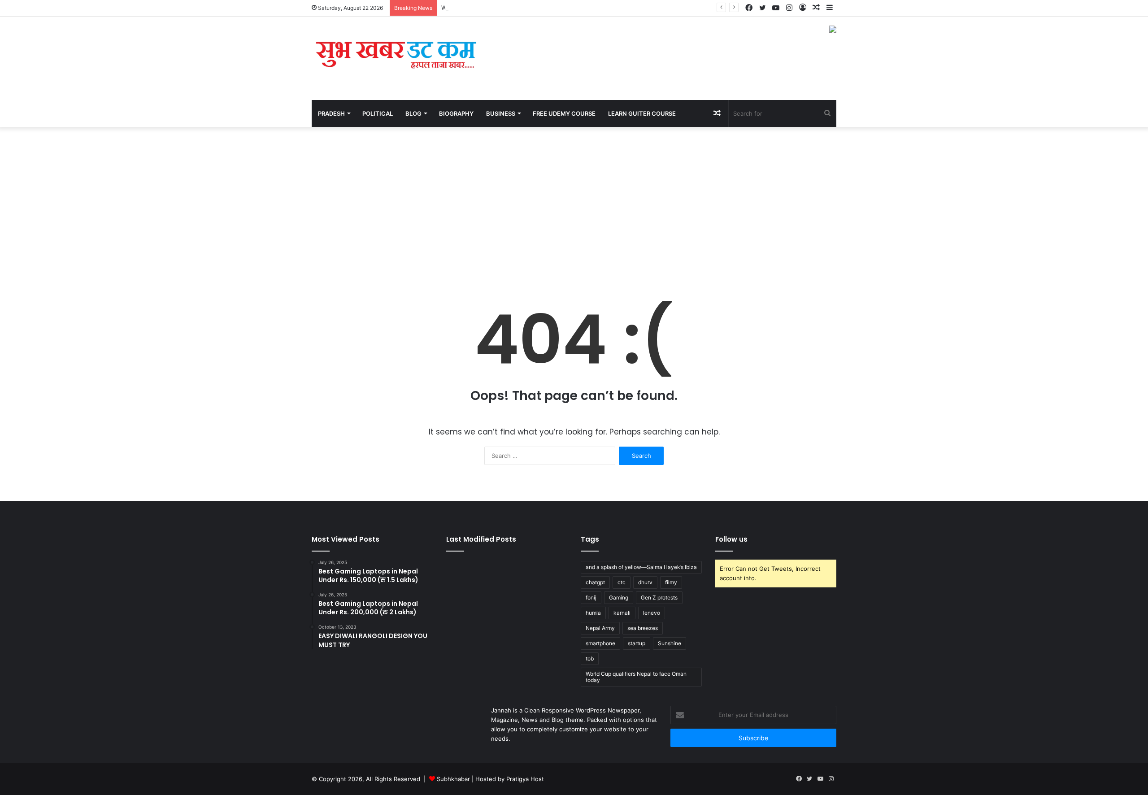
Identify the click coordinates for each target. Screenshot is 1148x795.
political (377, 113)
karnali (622, 612)
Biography (456, 113)
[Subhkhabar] (395, 58)
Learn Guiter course (642, 113)
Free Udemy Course (564, 113)
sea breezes (642, 628)
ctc (621, 582)
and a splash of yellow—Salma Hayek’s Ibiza (641, 567)
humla (593, 612)
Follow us (731, 539)
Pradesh (331, 113)
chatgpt (595, 582)
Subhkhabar (454, 778)
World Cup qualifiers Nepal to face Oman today (636, 676)
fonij (591, 597)
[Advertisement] (574, 203)
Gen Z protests (659, 597)
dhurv (645, 582)
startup (636, 643)
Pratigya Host (525, 778)
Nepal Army (600, 628)
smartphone (600, 643)
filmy (671, 582)
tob (590, 658)
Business (500, 113)
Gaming (618, 597)
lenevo (651, 612)
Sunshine (669, 643)
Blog (413, 113)
